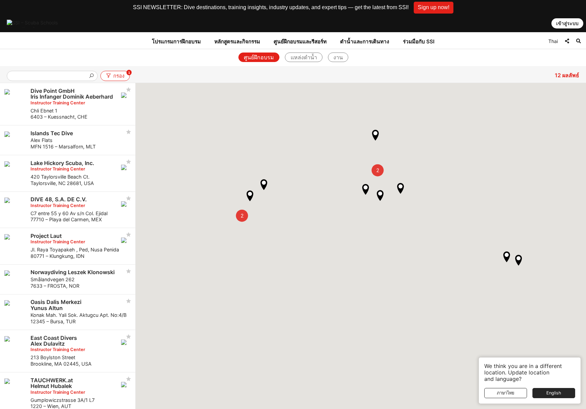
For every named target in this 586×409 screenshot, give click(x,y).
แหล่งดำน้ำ (304, 57)
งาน (338, 57)
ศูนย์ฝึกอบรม (259, 57)
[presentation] (50, 76)
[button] (433, 8)
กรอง (121, 75)
